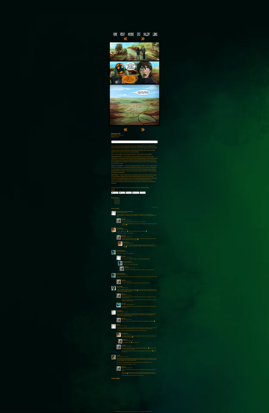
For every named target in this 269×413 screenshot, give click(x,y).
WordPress (132, 411)
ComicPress (138, 411)
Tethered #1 (116, 202)
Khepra (134, 17)
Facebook (143, 187)
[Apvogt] (118, 305)
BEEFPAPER (114, 175)
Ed (118, 137)
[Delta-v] (113, 326)
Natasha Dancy (123, 411)
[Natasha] (118, 220)
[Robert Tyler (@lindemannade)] (113, 215)
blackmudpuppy (121, 250)
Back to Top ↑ (149, 411)
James (118, 355)
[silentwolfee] (113, 290)
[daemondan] (113, 231)
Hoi (112, 135)
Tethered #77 (117, 199)
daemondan (120, 228)
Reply (127, 212)
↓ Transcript (116, 141)
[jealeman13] (113, 312)
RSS (145, 411)
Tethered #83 (117, 201)
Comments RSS (154, 207)
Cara (116, 137)
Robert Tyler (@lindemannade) (125, 211)
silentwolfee (120, 286)
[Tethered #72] (134, 125)
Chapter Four (117, 136)
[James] (113, 359)
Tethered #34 (117, 200)
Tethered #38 (117, 203)
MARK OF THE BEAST (117, 165)
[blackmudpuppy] (113, 254)
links (153, 150)
